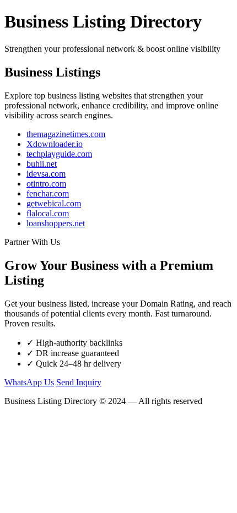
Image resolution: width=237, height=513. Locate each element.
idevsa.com (46, 173)
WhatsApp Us (29, 382)
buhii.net (41, 163)
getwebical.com (53, 203)
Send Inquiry (78, 382)
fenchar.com (47, 193)
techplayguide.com (59, 154)
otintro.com (46, 183)
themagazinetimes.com (65, 134)
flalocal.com (47, 213)
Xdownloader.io (54, 144)
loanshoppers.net (55, 223)
